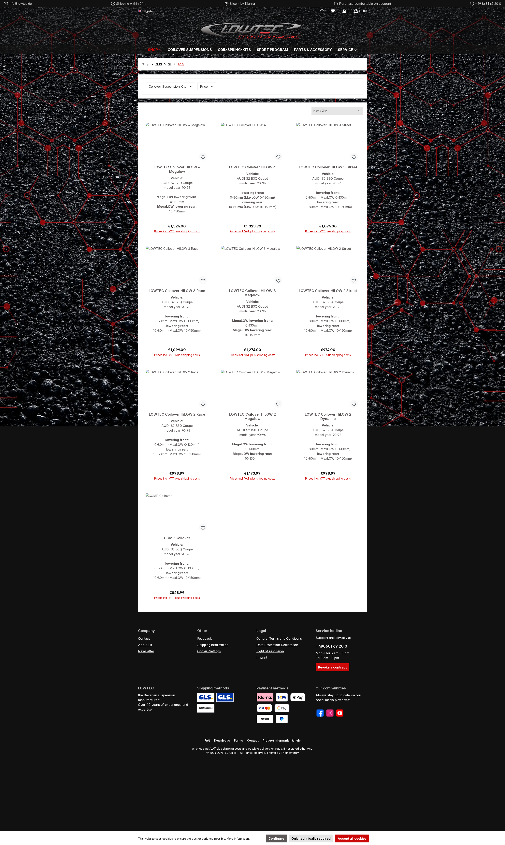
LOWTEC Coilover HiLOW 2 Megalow (252, 416)
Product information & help (282, 740)
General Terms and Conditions (279, 638)
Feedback (204, 638)
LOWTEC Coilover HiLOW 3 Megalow (252, 293)
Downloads (222, 740)
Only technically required (311, 838)
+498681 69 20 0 (331, 646)
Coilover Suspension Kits (168, 86)
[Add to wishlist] (203, 157)
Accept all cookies (352, 838)
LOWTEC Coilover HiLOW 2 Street (328, 291)
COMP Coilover (177, 538)
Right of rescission (270, 651)
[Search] (321, 11)
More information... (239, 838)
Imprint (261, 657)
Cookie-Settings (209, 651)
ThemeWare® (290, 752)
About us (145, 645)
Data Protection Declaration (277, 645)
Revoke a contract (332, 667)
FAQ (207, 740)
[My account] (344, 11)
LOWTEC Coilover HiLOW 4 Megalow (177, 169)
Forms (238, 740)
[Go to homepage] (252, 29)
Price (204, 86)
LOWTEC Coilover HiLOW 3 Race (177, 291)
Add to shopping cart (177, 230)
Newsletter (146, 651)
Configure (276, 838)
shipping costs (232, 748)
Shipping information (212, 645)
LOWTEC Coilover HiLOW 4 (252, 167)
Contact (144, 638)
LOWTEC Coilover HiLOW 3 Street (328, 167)
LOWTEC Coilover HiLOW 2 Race (177, 414)
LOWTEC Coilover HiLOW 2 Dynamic (328, 416)
